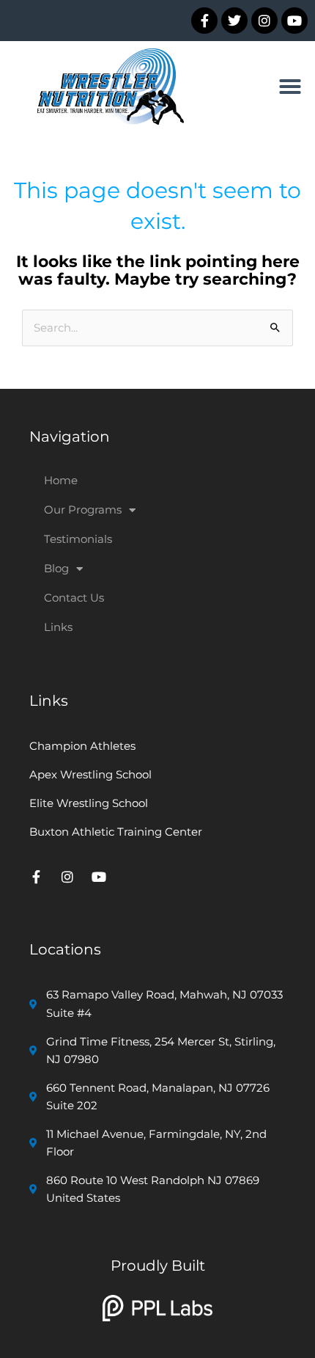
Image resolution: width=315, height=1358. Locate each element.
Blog (56, 568)
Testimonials (78, 539)
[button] (290, 86)
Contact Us (74, 598)
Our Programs (83, 509)
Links (58, 627)
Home (61, 480)
